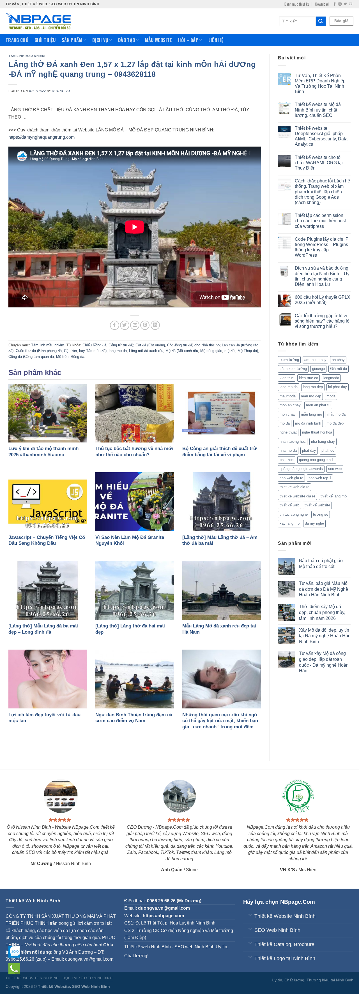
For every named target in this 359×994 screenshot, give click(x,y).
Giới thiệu (45, 40)
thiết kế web (289, 505)
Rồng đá (77, 356)
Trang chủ (17, 40)
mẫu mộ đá (336, 414)
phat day (309, 450)
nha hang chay (323, 441)
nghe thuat (288, 432)
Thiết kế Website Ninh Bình (32, 978)
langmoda (331, 378)
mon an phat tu (318, 405)
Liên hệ (215, 40)
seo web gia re (291, 478)
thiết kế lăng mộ (334, 496)
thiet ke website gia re (297, 496)
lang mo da (118, 351)
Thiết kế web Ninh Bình (147, 946)
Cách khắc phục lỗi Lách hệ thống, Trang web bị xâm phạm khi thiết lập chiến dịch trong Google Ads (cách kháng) (322, 192)
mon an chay (290, 405)
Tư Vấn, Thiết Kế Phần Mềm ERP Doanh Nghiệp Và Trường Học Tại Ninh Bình (320, 83)
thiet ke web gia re (294, 487)
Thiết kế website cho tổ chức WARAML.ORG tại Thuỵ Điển (319, 162)
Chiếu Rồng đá (94, 345)
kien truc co (308, 378)
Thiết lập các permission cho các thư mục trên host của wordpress (320, 220)
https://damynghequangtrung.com (41, 137)
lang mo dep (313, 387)
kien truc (287, 378)
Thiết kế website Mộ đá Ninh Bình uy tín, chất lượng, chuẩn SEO (318, 109)
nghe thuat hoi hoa (317, 432)
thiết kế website (317, 505)
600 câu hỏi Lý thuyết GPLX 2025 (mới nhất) (322, 300)
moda (330, 396)
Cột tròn (70, 351)
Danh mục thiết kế (296, 4)
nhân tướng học (293, 441)
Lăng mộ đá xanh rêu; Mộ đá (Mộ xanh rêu (163, 351)
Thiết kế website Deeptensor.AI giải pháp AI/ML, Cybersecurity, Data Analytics (321, 136)
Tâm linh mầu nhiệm (26, 55)
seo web (335, 469)
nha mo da (288, 450)
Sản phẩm (72, 40)
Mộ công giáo (211, 351)
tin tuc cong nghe (294, 514)
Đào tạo (126, 40)
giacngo (318, 369)
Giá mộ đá (338, 369)
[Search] (320, 21)
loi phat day (337, 387)
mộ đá (285, 423)
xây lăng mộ (290, 523)
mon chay (288, 414)
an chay (338, 360)
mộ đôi (229, 351)
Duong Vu (61, 90)
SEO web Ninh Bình (194, 946)
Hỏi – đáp (188, 40)
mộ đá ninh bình (308, 423)
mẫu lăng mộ (311, 414)
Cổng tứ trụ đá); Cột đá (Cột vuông (137, 345)
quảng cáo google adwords (301, 469)
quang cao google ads (317, 460)
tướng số (320, 514)
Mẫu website (158, 40)
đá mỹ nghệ (314, 523)
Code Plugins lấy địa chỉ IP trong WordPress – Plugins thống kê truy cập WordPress (322, 247)
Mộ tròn (62, 356)
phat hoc (287, 460)
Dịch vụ (100, 40)
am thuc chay (315, 360)
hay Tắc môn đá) (93, 351)
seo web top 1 (320, 478)
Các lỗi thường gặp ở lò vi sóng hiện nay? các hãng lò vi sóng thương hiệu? (322, 321)
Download (322, 4)
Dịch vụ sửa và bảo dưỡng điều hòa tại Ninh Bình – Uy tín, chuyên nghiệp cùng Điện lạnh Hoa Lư (322, 276)
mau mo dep (311, 396)
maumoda (288, 396)
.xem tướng (289, 360)
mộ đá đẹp (335, 423)
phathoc (327, 450)
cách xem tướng (293, 369)
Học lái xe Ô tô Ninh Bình (87, 978)
